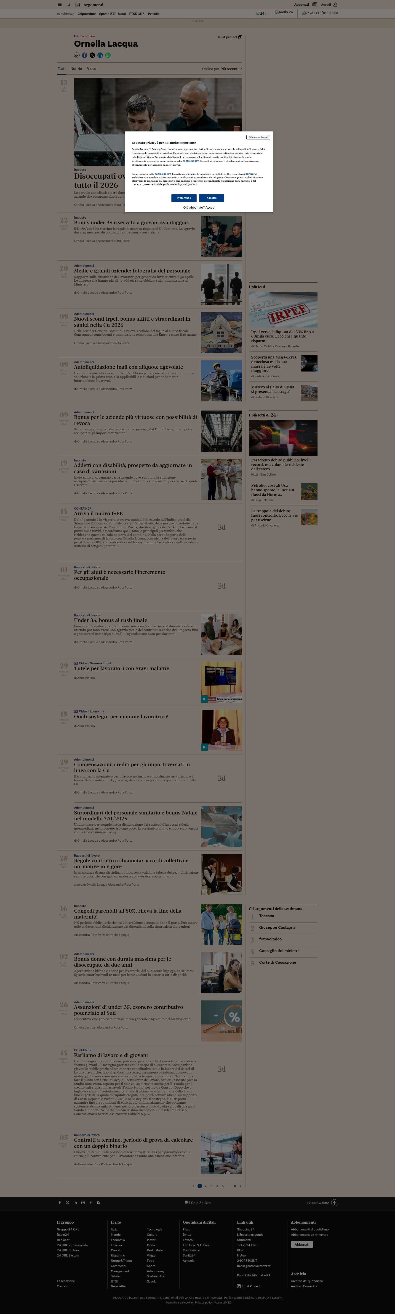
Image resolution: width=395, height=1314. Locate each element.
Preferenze (184, 197)
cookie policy (191, 161)
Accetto (212, 197)
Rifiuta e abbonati (258, 137)
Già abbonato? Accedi (199, 207)
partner (250, 174)
